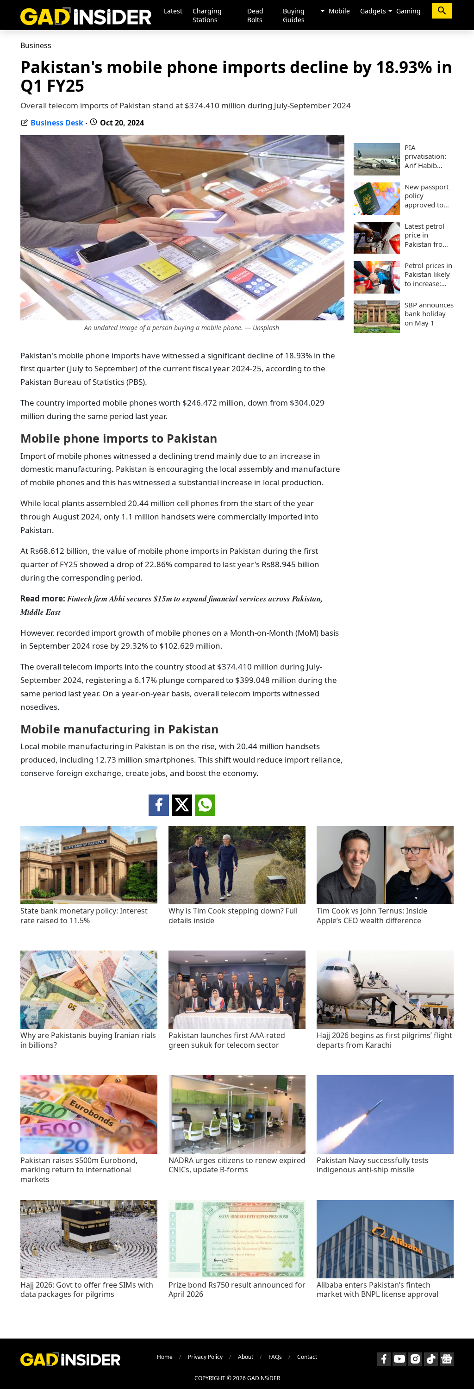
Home (165, 1357)
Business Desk (57, 123)
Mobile (339, 10)
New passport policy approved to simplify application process (427, 196)
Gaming (408, 10)
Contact (307, 1357)
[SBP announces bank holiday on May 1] (377, 330)
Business (35, 45)
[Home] (85, 15)
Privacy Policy (205, 1357)
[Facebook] (384, 1359)
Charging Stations (207, 15)
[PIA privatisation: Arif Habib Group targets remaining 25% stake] (377, 173)
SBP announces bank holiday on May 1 (429, 313)
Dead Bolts (255, 15)
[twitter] (182, 805)
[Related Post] (88, 901)
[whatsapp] (205, 805)
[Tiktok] (431, 1359)
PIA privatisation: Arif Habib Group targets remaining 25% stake (429, 156)
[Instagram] (415, 1359)
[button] (322, 11)
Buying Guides (294, 15)
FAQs (275, 1357)
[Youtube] (399, 1359)
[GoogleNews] (447, 1359)
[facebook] (159, 805)
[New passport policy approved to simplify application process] (377, 212)
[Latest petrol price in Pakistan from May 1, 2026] (377, 251)
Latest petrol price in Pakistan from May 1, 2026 (427, 235)
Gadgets (373, 10)
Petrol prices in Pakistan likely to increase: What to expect (428, 274)
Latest (173, 10)
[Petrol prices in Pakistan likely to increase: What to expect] (377, 291)
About (245, 1357)
